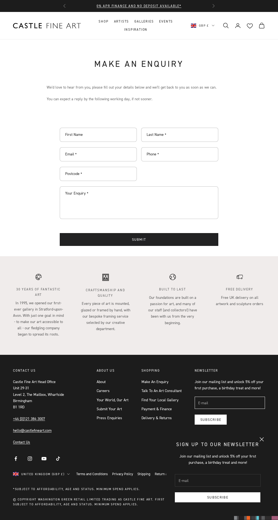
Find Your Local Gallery (160, 399)
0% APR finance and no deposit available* (139, 6)
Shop (103, 21)
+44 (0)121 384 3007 (29, 418)
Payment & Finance (156, 408)
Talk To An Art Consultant (161, 390)
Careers (103, 390)
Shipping (143, 474)
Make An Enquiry (155, 381)
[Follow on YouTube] (44, 458)
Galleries (144, 21)
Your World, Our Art (112, 399)
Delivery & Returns (156, 417)
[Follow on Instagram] (30, 458)
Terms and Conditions (92, 474)
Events (166, 21)
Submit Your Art (109, 408)
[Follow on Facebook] (15, 458)
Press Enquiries (109, 417)
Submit (139, 239)
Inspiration (135, 29)
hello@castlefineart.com (32, 430)
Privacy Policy (122, 474)
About (101, 381)
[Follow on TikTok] (58, 458)
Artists (121, 21)
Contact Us (21, 442)
